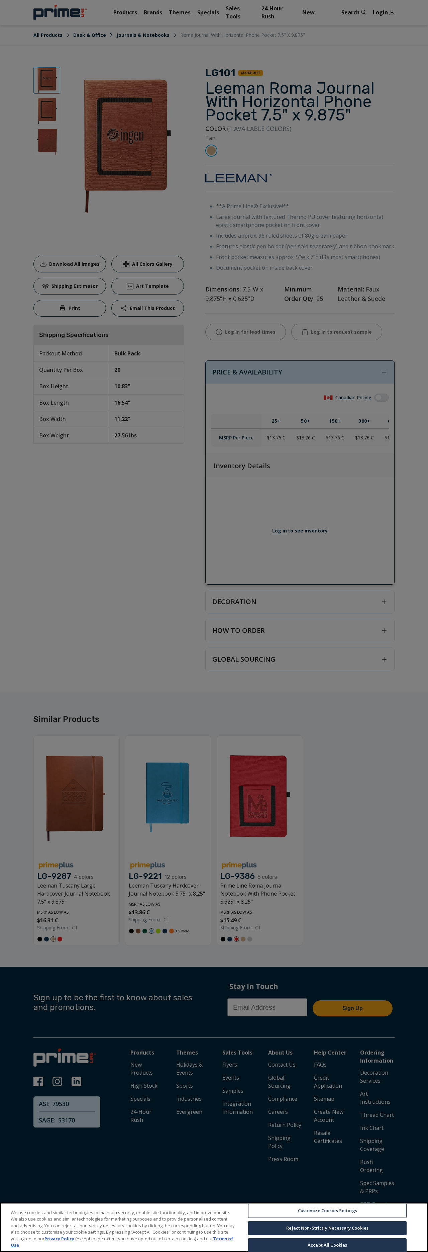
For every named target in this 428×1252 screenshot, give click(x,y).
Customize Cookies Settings (327, 1211)
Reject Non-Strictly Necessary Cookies (327, 1228)
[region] (214, 1227)
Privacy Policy (59, 1239)
